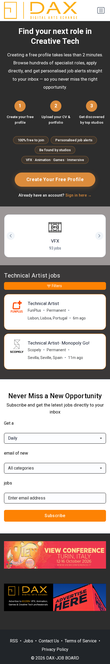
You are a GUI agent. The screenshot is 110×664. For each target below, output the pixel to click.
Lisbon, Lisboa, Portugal (47, 318)
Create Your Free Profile (55, 179)
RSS (14, 640)
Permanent (56, 310)
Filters (57, 286)
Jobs (28, 640)
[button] (99, 236)
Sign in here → (78, 195)
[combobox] (55, 438)
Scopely (34, 350)
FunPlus (34, 310)
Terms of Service (81, 640)
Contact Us (49, 640)
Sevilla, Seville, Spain (45, 358)
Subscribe (55, 515)
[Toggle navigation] (101, 10)
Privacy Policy (55, 649)
